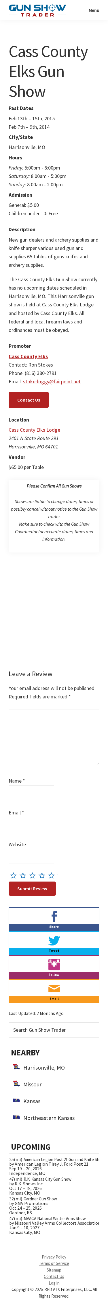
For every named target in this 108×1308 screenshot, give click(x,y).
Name (17, 780)
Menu (94, 10)
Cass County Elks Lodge (34, 429)
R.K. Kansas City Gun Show (47, 1179)
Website (17, 844)
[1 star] (15, 875)
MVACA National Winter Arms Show (55, 1218)
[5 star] (53, 875)
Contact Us (28, 400)
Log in (54, 1283)
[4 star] (43, 875)
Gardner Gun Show (40, 1199)
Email (16, 812)
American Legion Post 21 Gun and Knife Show (64, 1159)
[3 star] (34, 875)
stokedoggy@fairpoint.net (52, 381)
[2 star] (24, 875)
